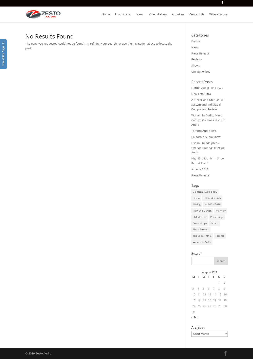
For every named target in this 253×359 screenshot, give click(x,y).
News (140, 14)
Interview (220, 210)
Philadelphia (199, 217)
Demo (196, 198)
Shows (195, 65)
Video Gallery (158, 14)
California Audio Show (206, 137)
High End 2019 (213, 204)
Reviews (196, 59)
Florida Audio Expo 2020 (207, 88)
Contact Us (196, 14)
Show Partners (201, 229)
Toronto (219, 235)
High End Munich (202, 210)
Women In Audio (202, 242)
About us (178, 14)
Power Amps (200, 223)
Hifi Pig (197, 204)
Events (195, 41)
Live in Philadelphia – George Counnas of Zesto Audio (208, 147)
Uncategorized (201, 71)
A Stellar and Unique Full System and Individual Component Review (207, 104)
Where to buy (218, 14)
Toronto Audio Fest (203, 131)
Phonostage (216, 217)
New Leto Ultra (201, 94)
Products (121, 14)
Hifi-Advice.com (212, 198)
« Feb (194, 317)
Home (106, 14)
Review (214, 223)
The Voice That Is (202, 235)
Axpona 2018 (199, 169)
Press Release (200, 53)
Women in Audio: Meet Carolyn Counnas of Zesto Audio (208, 120)
